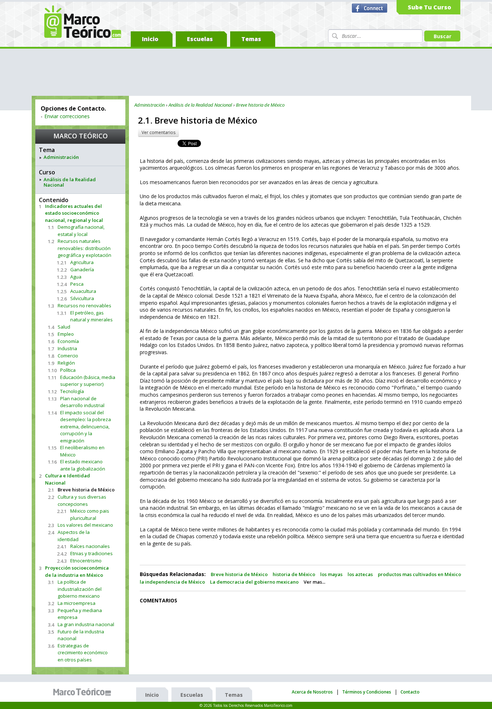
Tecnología (72, 391)
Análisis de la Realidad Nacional (70, 182)
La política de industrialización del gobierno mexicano (80, 589)
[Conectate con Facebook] (370, 8)
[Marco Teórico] (84, 692)
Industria (67, 348)
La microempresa (76, 603)
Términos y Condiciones (366, 692)
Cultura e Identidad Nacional (67, 479)
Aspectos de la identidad (74, 536)
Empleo (66, 334)
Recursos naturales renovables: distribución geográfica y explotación (84, 248)
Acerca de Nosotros (312, 692)
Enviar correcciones (67, 116)
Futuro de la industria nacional (81, 635)
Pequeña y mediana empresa (80, 614)
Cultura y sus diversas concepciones (82, 500)
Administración (61, 157)
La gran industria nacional (86, 624)
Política (68, 370)
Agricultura (82, 262)
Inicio (150, 39)
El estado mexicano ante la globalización (82, 465)
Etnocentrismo (86, 560)
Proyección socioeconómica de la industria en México (77, 571)
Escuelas (200, 39)
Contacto (410, 692)
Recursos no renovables (84, 305)
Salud (64, 327)
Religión (66, 363)
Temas (251, 39)
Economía (68, 341)
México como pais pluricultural (89, 514)
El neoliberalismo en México (82, 451)
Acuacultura (83, 291)
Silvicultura (82, 298)
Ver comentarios (158, 132)
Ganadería (82, 269)
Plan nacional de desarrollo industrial (82, 402)
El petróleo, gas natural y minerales (91, 316)
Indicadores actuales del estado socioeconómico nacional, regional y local (74, 213)
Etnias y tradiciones (91, 553)
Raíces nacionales (90, 546)
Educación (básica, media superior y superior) (87, 381)
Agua (75, 276)
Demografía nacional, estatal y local (81, 230)
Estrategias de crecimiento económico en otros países (83, 652)
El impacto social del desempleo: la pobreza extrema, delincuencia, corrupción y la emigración (85, 426)
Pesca (77, 284)
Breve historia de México (86, 489)
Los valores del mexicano (85, 525)
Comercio (68, 355)
